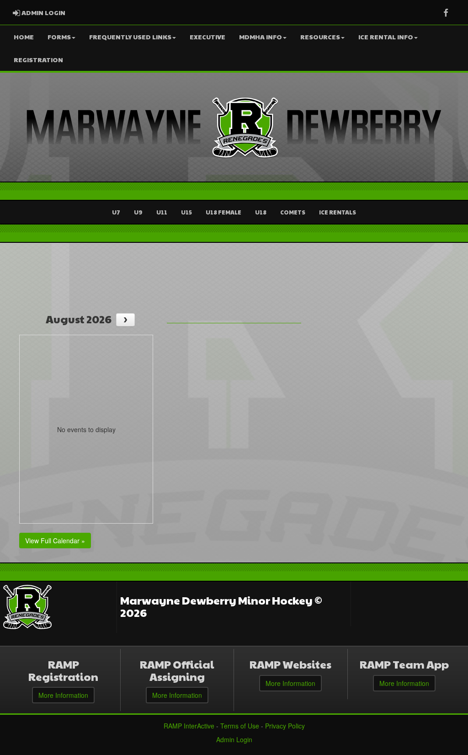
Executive (207, 36)
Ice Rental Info (385, 36)
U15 (186, 212)
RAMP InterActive (189, 725)
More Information (63, 695)
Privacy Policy (285, 725)
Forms (59, 36)
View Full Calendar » (55, 540)
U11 (161, 212)
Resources (320, 36)
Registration (38, 59)
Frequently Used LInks (130, 36)
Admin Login (234, 739)
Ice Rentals (337, 212)
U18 (260, 212)
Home (24, 36)
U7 (116, 212)
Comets (292, 212)
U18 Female (223, 212)
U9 (138, 212)
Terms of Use (239, 725)
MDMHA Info (260, 36)
